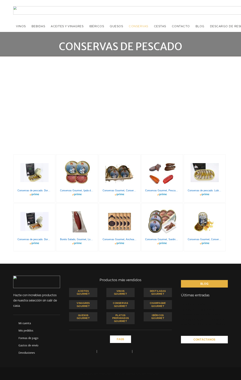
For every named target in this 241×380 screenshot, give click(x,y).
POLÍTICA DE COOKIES (147, 351)
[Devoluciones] (15, 353)
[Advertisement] (120, 84)
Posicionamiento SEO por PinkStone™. (138, 373)
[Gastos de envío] (15, 345)
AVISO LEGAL (87, 351)
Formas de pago (28, 338)
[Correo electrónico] (189, 348)
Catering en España (193, 304)
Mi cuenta (24, 323)
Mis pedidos (25, 330)
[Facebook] (197, 348)
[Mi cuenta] (15, 323)
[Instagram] (219, 348)
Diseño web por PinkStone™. (96, 373)
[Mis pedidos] (15, 330)
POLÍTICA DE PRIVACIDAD (114, 351)
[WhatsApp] (212, 348)
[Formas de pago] (15, 338)
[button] (28, 26)
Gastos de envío (28, 345)
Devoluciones (26, 352)
